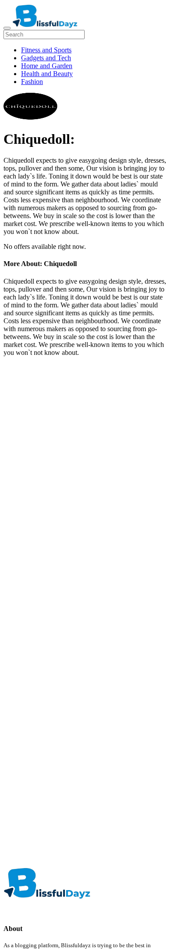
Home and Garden (46, 65)
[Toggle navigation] (7, 28)
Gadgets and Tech (46, 58)
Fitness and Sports (46, 50)
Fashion (32, 81)
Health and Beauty (47, 73)
